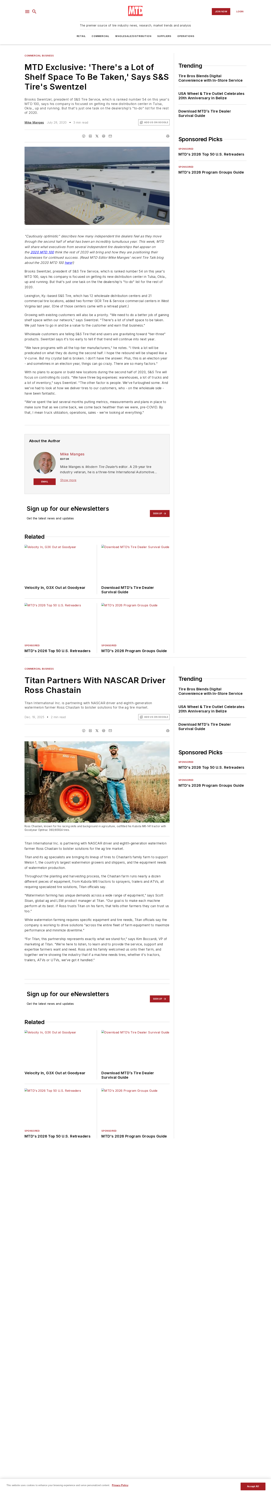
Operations (185, 36)
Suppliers (164, 36)
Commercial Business (39, 55)
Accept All (253, 1486)
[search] (34, 11)
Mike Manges (34, 122)
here (68, 263)
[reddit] (103, 136)
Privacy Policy (120, 1485)
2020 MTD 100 (42, 252)
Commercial (100, 36)
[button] (27, 11)
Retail (81, 36)
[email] (110, 136)
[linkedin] (90, 136)
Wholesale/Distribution (133, 36)
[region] (135, 1486)
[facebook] (84, 136)
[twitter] (97, 136)
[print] (168, 136)
